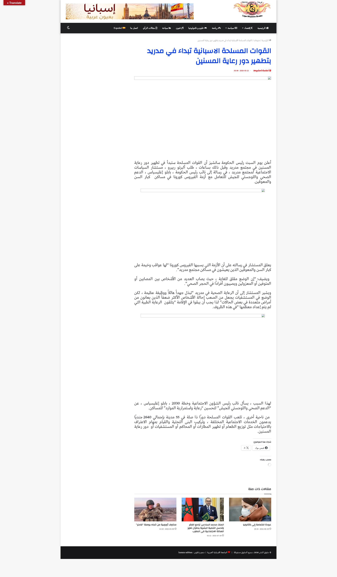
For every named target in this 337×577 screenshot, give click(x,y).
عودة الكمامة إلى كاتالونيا (257, 524)
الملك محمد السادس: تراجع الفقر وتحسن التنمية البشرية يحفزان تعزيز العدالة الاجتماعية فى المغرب (206, 528)
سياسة (231, 28)
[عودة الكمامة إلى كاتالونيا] (250, 509)
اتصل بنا (134, 28)
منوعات (257, 40)
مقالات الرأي (149, 28)
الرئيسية (261, 28)
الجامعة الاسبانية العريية (217, 553)
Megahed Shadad (261, 70)
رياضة (215, 28)
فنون (178, 28)
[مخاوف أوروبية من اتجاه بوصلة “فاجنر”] (155, 509)
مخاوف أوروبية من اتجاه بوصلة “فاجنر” (156, 524)
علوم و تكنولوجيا (196, 28)
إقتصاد (247, 28)
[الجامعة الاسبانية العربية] (252, 9)
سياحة (165, 28)
